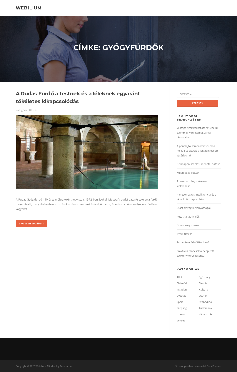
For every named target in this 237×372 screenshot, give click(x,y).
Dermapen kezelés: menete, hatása (198, 164)
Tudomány (205, 308)
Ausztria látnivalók (188, 216)
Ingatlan (182, 289)
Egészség (204, 277)
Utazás (33, 110)
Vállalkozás (205, 314)
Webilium (29, 7)
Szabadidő (205, 302)
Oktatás (181, 295)
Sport (180, 302)
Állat (179, 277)
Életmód (182, 283)
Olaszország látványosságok (194, 208)
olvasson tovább (30, 223)
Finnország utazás (188, 225)
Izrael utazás (184, 234)
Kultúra (203, 289)
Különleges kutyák (188, 172)
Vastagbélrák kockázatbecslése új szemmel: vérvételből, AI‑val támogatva (197, 132)
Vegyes (181, 320)
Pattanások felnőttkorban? (193, 242)
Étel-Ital (203, 283)
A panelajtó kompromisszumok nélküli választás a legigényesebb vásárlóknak (197, 150)
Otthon (203, 295)
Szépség (182, 308)
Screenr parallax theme (188, 366)
